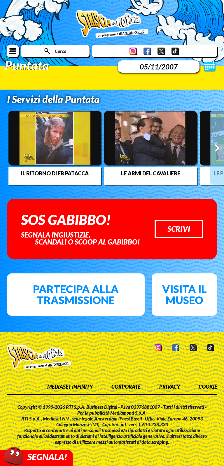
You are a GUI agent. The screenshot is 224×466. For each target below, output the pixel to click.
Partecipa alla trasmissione (76, 294)
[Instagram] (133, 51)
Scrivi (178, 228)
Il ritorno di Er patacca (55, 173)
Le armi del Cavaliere (150, 173)
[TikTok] (175, 51)
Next (217, 147)
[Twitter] (161, 51)
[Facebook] (147, 51)
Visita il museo (184, 294)
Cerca (60, 51)
